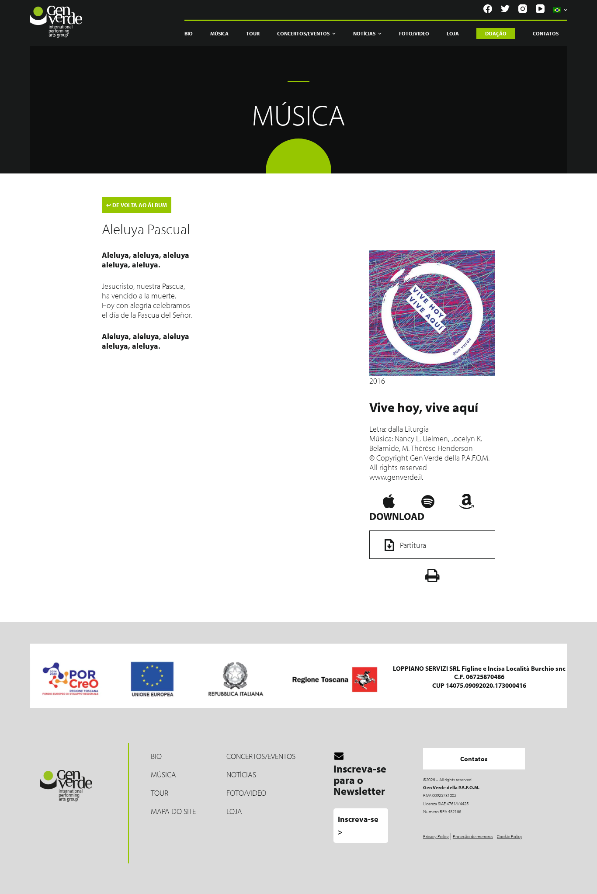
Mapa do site (173, 811)
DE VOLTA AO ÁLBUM (136, 204)
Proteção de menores (473, 836)
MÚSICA (163, 774)
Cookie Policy (509, 836)
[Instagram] (522, 8)
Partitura (413, 545)
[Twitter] (505, 8)
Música (219, 33)
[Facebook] (487, 8)
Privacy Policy (436, 836)
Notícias (364, 33)
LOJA (234, 811)
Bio (188, 33)
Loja (453, 33)
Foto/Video (414, 33)
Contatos (546, 33)
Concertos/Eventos (260, 756)
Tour (253, 33)
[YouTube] (540, 8)
